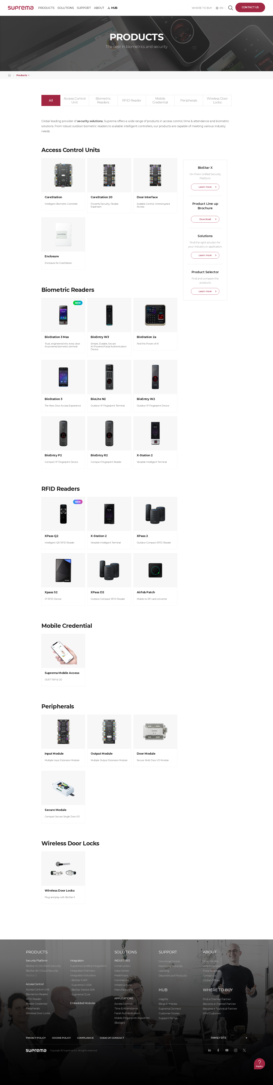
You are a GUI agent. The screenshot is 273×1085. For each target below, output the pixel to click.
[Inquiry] (259, 1063)
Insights (163, 999)
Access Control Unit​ (37, 989)
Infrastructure (123, 984)
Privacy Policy (36, 1037)
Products (21, 75)
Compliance (85, 1037)
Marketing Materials (170, 966)
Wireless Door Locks (38, 1013)
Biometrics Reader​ (37, 994)
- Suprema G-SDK (81, 984)
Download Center (169, 961)
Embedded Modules (82, 1003)
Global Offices (211, 980)
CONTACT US (250, 7)
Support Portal (168, 1018)
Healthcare (121, 975)
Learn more (205, 187)
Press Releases (211, 970)
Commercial (121, 980)
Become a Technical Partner (220, 1008)
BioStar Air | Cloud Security (42, 970)
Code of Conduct (112, 1037)
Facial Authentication (127, 1013)
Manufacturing (123, 989)
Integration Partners (82, 970)
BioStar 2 (31, 975)
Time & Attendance (126, 1008)
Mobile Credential (36, 1003)
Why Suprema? (212, 966)
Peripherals (33, 1008)
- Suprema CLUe (80, 994)
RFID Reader (34, 999)
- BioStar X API (78, 980)
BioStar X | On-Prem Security (43, 965)
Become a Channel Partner (219, 1003)
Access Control (123, 1003)
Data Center (121, 970)
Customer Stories (169, 1013)
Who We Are (210, 961)
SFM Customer (212, 1013)
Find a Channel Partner (217, 999)
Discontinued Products (173, 975)
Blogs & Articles (168, 1003)
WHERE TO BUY (203, 7)
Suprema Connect (170, 1008)
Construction (122, 965)
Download (205, 219)
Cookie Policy (61, 1037)
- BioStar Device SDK (82, 989)
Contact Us (209, 975)
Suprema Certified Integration (88, 965)
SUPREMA (20, 9)
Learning (164, 970)
